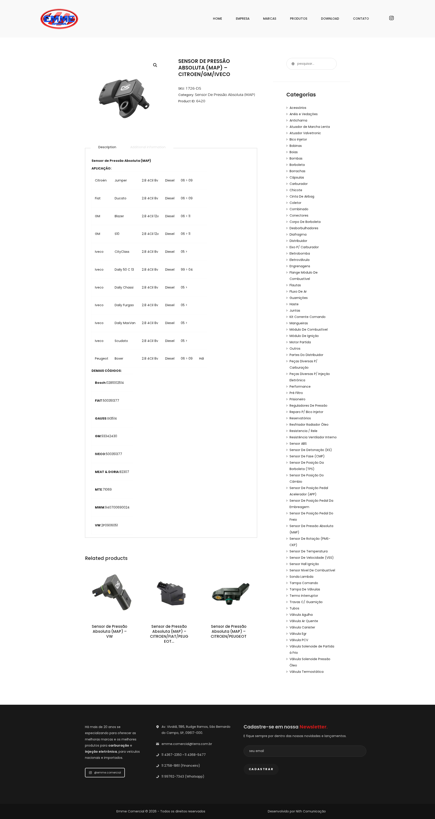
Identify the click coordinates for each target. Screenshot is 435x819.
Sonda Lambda (301, 576)
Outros (295, 348)
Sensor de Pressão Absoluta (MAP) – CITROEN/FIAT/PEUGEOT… (169, 634)
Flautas (295, 285)
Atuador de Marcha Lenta (310, 126)
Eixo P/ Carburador (304, 247)
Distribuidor (298, 241)
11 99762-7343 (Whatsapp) (183, 776)
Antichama (298, 120)
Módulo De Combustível (309, 329)
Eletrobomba (300, 253)
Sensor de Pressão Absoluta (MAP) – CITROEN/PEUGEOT (228, 631)
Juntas (295, 310)
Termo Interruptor (304, 595)
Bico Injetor (298, 139)
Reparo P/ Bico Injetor (306, 412)
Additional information (148, 147)
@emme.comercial (107, 772)
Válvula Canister (302, 627)
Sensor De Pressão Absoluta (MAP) (225, 95)
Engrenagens (300, 266)
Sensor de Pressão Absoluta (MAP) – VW (109, 631)
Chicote (296, 190)
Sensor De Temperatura (309, 551)
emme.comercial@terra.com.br (187, 744)
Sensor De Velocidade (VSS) (312, 557)
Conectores (299, 215)
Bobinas (296, 145)
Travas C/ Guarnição (306, 602)
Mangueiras (299, 323)
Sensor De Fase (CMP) (307, 456)
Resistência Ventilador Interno (313, 437)
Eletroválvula (299, 260)
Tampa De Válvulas (305, 589)
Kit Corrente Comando (308, 317)
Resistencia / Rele (303, 431)
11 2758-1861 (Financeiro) (181, 765)
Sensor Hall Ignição (304, 564)
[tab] (107, 147)
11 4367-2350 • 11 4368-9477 (184, 754)
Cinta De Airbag (302, 196)
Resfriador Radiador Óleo (309, 424)
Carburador (299, 183)
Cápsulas (297, 177)
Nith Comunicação (311, 811)
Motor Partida (300, 342)
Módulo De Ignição (304, 336)
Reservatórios (300, 418)
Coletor (295, 203)
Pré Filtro (296, 393)
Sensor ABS (298, 443)
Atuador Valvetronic (305, 133)
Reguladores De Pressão (308, 405)
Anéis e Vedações (304, 114)
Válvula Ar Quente (304, 621)
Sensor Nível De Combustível (312, 570)
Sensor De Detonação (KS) (311, 450)
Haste (294, 304)
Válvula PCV (299, 640)
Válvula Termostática (307, 671)
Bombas (296, 158)
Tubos (294, 608)
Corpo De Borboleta (305, 222)
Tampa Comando (304, 583)
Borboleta (297, 164)
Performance (300, 386)
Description (107, 147)
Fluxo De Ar (298, 291)
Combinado (299, 209)
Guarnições (299, 298)
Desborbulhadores (304, 228)
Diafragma (298, 234)
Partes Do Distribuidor (306, 355)
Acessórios (298, 107)
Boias (294, 152)
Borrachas (297, 171)
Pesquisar (292, 64)
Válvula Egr (298, 633)
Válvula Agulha (301, 614)
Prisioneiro (297, 399)
